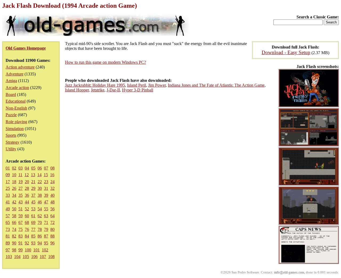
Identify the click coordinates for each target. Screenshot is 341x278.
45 (33, 202)
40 (52, 195)
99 (20, 250)
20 (27, 181)
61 (33, 215)
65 (8, 222)
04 (27, 168)
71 (46, 222)
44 (27, 202)
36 (27, 195)
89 (8, 243)
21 (33, 181)
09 (8, 174)
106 (34, 256)
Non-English (16, 108)
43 (20, 202)
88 (52, 236)
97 (8, 250)
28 (27, 188)
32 (52, 188)
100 (28, 250)
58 (14, 215)
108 (51, 256)
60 (27, 215)
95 (46, 243)
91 (20, 243)
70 (40, 222)
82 (14, 236)
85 (33, 236)
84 (27, 236)
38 (40, 195)
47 (46, 202)
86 (40, 236)
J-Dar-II (113, 90)
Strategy (12, 142)
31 (46, 188)
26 (14, 188)
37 (33, 195)
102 (45, 250)
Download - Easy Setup (286, 52)
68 (27, 222)
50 (14, 209)
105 (26, 256)
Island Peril (136, 85)
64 (52, 215)
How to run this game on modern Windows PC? (105, 62)
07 (46, 168)
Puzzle (11, 114)
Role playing (16, 121)
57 (8, 215)
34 (14, 195)
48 (52, 202)
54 (40, 209)
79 (46, 229)
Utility (11, 149)
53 (33, 209)
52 (27, 209)
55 (46, 209)
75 (20, 229)
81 (8, 236)
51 (20, 209)
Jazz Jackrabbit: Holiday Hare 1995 (95, 85)
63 (46, 215)
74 (14, 229)
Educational (16, 101)
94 (40, 243)
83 (20, 236)
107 (43, 256)
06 (40, 168)
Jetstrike (97, 90)
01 (8, 168)
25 (8, 188)
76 (27, 229)
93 (33, 243)
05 (33, 168)
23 (46, 181)
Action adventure (20, 67)
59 (20, 215)
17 (8, 181)
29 (33, 188)
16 (52, 174)
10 (14, 174)
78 (40, 229)
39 (46, 195)
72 (52, 222)
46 (40, 202)
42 (14, 202)
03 (20, 168)
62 (40, 215)
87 (46, 236)
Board (11, 94)
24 (52, 181)
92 (27, 243)
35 (20, 195)
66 (14, 222)
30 (40, 188)
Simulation (15, 128)
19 (20, 181)
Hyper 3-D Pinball (137, 90)
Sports (11, 135)
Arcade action (17, 87)
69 (33, 222)
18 (14, 181)
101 (36, 250)
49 (8, 209)
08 (52, 168)
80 (52, 229)
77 (33, 229)
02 (14, 168)
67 (20, 222)
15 (46, 174)
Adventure (14, 74)
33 (8, 195)
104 (17, 256)
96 (52, 243)
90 (14, 243)
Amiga (11, 80)
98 (14, 250)
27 (20, 188)
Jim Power (157, 85)
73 (8, 229)
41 (8, 202)
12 (27, 174)
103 (9, 256)
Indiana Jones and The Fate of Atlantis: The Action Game (216, 85)
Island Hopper (77, 90)
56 (52, 209)
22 (40, 181)
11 (20, 174)
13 (33, 174)
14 (39, 174)
